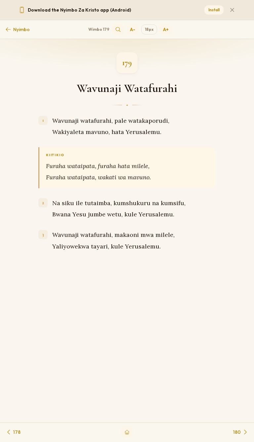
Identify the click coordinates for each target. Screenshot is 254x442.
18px (149, 29)
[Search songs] (118, 29)
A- (132, 29)
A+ (166, 29)
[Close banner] (232, 10)
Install (214, 9)
